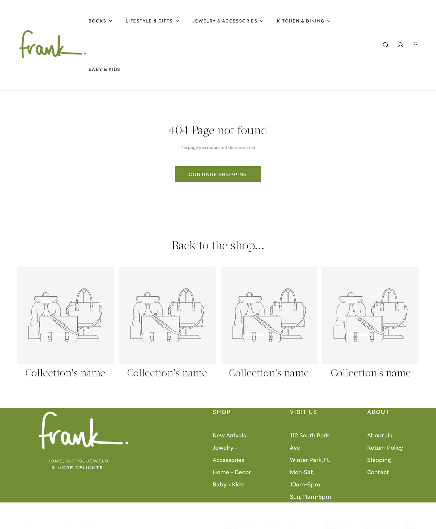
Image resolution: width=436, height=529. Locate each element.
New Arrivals (229, 435)
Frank (43, 525)
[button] (415, 44)
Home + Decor (232, 472)
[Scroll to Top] (424, 493)
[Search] (385, 44)
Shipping (379, 459)
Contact (378, 472)
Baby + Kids (228, 484)
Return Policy (385, 447)
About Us (379, 435)
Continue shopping (218, 174)
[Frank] (53, 45)
